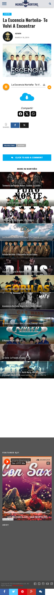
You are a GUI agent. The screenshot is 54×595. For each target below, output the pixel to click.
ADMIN (18, 33)
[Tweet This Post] (13, 592)
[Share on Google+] (31, 592)
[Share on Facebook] (4, 592)
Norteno (21, 145)
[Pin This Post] (22, 592)
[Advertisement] (28, 137)
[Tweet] (24, 125)
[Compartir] (15, 125)
